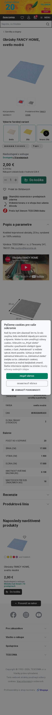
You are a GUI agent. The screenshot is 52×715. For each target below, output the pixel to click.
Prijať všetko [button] (27, 376)
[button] (26, 390)
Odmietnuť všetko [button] (27, 383)
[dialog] (26, 357)
